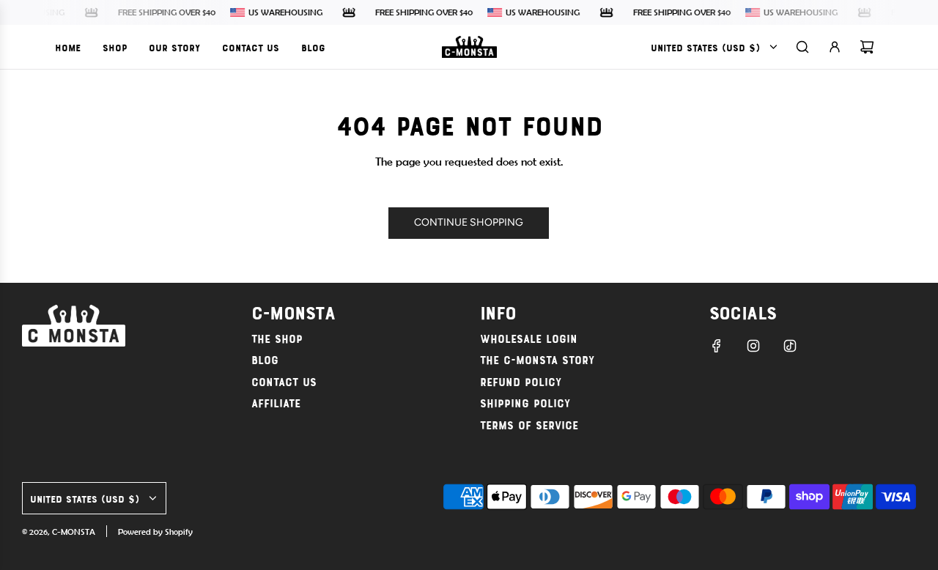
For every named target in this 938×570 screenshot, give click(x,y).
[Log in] (835, 47)
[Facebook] (717, 346)
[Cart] (867, 47)
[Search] (802, 47)
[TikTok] (790, 346)
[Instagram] (753, 346)
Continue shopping (468, 222)
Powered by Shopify (155, 531)
